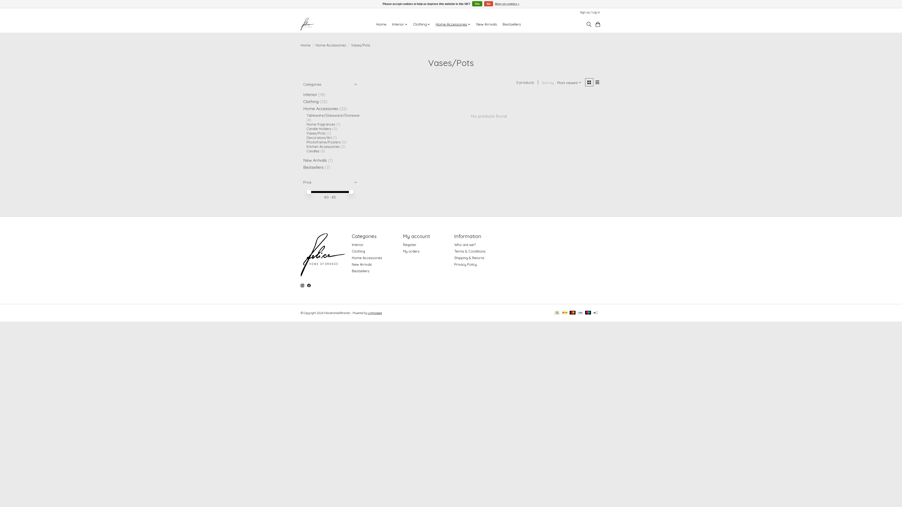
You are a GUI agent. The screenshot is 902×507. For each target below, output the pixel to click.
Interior (310, 94)
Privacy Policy (465, 264)
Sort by (548, 83)
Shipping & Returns (469, 258)
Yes (477, 4)
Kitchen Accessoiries (323, 146)
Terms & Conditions (470, 251)
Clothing (311, 101)
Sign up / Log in (590, 12)
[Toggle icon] (588, 24)
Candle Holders (319, 129)
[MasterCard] (573, 313)
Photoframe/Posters (324, 142)
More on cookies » (507, 4)
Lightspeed (375, 313)
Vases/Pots (316, 133)
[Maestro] (588, 313)
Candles (313, 151)
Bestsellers (512, 24)
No (488, 4)
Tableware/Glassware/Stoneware (334, 115)
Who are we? (465, 244)
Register (409, 244)
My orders (411, 251)
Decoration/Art (319, 137)
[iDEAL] (565, 313)
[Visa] (580, 313)
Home (381, 24)
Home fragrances (321, 124)
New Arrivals (486, 24)
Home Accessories (331, 45)
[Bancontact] (596, 313)
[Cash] (557, 313)
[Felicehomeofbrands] (307, 24)
